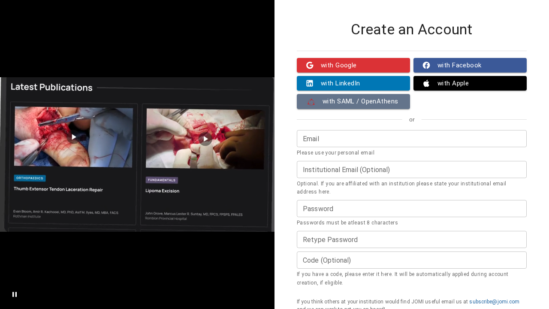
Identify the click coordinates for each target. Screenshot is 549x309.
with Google (339, 65)
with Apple (453, 83)
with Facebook (459, 65)
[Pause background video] (14, 294)
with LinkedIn (340, 83)
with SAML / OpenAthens (360, 101)
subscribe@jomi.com (494, 302)
